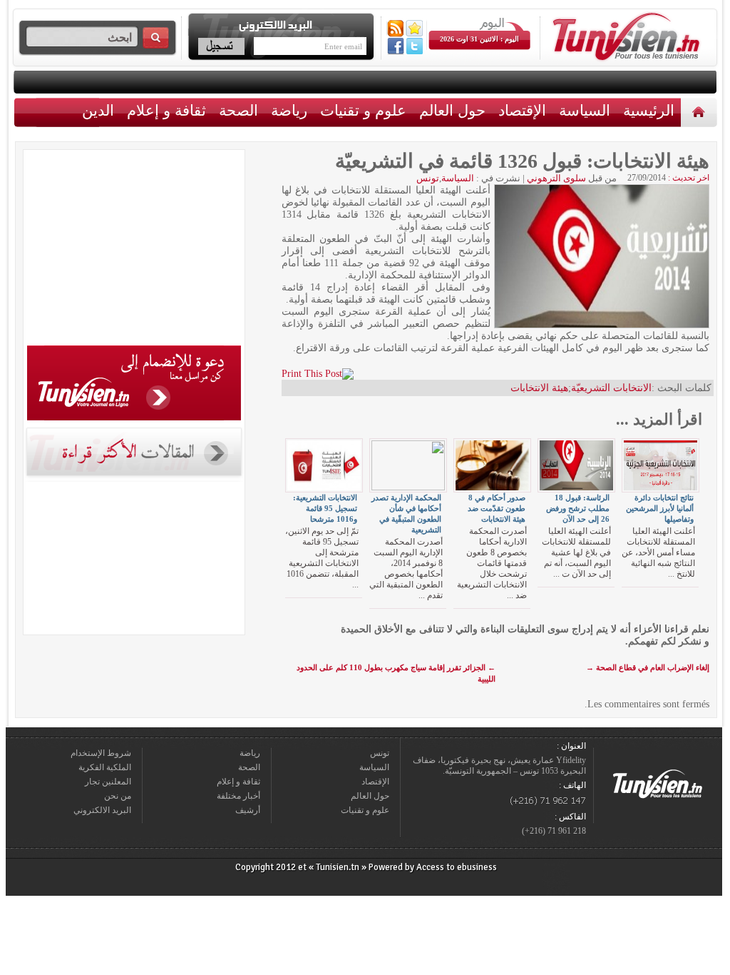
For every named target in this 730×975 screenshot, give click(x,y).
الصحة (238, 110)
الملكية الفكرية (104, 767)
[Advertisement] (134, 250)
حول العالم (452, 110)
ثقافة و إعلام (166, 110)
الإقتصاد (522, 110)
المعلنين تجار (108, 782)
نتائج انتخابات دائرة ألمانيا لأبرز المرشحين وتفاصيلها (660, 508)
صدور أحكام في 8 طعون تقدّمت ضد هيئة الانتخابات (496, 508)
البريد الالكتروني (102, 810)
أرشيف (247, 810)
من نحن (117, 796)
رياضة (289, 110)
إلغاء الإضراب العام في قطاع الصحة (647, 667)
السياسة (584, 110)
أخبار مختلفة (238, 796)
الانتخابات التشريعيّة (611, 388)
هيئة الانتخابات (539, 388)
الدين (98, 110)
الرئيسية (700, 111)
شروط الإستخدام (101, 753)
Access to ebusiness (456, 867)
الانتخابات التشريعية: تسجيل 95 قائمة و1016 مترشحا (325, 508)
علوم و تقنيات (363, 110)
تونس (427, 178)
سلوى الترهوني (556, 178)
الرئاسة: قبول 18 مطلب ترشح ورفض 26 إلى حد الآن (578, 508)
